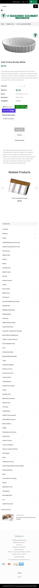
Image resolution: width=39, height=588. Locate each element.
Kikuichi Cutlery (6, 272)
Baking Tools (10, 24)
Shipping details (19, 140)
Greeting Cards (6, 268)
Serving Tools (6, 436)
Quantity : (4, 86)
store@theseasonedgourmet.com (20, 559)
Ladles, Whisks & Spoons (9, 419)
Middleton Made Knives (8, 310)
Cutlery (4, 238)
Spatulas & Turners (7, 369)
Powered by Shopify (31, 586)
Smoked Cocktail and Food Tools (11, 246)
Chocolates (5, 318)
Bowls (4, 474)
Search (19, 577)
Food (3, 347)
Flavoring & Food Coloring (9, 478)
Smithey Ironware (7, 280)
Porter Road (5, 297)
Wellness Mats (6, 255)
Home (2, 24)
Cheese (4, 284)
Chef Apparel (5, 491)
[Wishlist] (27, 2)
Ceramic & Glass (6, 377)
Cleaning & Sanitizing (7, 364)
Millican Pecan (6, 293)
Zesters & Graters (7, 440)
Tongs (4, 360)
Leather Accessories (7, 503)
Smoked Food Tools (7, 373)
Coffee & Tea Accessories (9, 415)
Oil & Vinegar (5, 453)
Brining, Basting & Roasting (9, 356)
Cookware (5, 229)
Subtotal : (4, 90)
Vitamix (4, 482)
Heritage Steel (6, 305)
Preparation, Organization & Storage (12, 331)
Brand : (3, 94)
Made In (4, 259)
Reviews (19, 135)
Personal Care (6, 251)
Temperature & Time (8, 461)
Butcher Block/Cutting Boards (10, 335)
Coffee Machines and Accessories (11, 242)
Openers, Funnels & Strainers (10, 449)
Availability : (4, 101)
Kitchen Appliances (7, 470)
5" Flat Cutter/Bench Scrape (19, 198)
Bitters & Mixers (6, 423)
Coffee (4, 390)
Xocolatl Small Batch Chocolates (10, 301)
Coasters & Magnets (7, 444)
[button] (21, 107)
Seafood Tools (6, 402)
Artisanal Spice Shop (7, 352)
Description (19, 129)
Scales (4, 457)
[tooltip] (26, 107)
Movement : (4, 97)
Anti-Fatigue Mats (7, 495)
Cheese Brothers (6, 381)
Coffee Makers (6, 411)
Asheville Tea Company (8, 385)
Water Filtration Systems (9, 322)
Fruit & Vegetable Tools (8, 343)
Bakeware (5, 233)
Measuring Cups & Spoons (9, 432)
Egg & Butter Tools (7, 487)
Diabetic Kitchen (6, 314)
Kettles (4, 263)
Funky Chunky (6, 289)
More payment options (8, 115)
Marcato (4, 276)
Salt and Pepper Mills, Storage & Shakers (13, 465)
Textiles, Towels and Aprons (9, 339)
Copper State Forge (7, 326)
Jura (3, 499)
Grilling (4, 428)
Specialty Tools (6, 394)
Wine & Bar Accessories (8, 398)
